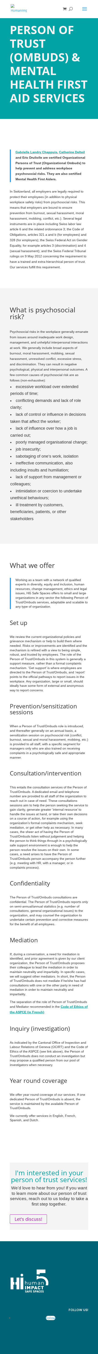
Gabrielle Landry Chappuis (36, 152)
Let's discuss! (28, 1219)
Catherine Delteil (72, 152)
